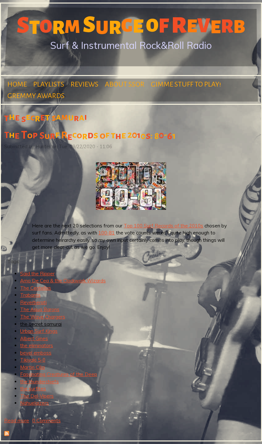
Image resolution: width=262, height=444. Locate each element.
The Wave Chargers (42, 317)
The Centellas (35, 288)
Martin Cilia (32, 367)
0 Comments (46, 420)
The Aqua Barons (39, 309)
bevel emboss (35, 353)
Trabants (30, 295)
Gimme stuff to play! (186, 84)
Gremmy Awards (36, 96)
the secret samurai (41, 324)
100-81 (106, 233)
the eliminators (36, 345)
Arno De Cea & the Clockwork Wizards (63, 281)
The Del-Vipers (37, 396)
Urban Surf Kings (39, 331)
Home (17, 84)
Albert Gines (34, 338)
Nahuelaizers (34, 403)
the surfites (33, 389)
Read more (16, 420)
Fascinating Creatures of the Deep (58, 374)
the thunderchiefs (39, 382)
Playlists (48, 84)
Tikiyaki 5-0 (32, 360)
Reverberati (33, 302)
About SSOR (124, 84)
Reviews (84, 84)
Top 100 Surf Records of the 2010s (163, 226)
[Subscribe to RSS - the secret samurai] (6, 434)
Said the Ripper (37, 274)
